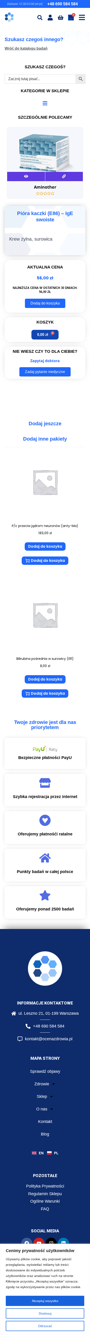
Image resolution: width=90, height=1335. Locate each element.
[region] (45, 1289)
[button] (40, 17)
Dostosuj (45, 1313)
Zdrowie (41, 1084)
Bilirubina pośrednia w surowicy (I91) (45, 659)
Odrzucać (45, 1326)
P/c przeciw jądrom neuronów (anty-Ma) (45, 526)
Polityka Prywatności (45, 1186)
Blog (45, 1134)
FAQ (45, 1209)
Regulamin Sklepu (45, 1193)
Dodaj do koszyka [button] (45, 546)
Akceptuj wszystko (45, 1301)
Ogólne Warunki (45, 1201)
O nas (41, 1109)
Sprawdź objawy (45, 1071)
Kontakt (45, 1121)
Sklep (42, 1096)
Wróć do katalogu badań (26, 48)
